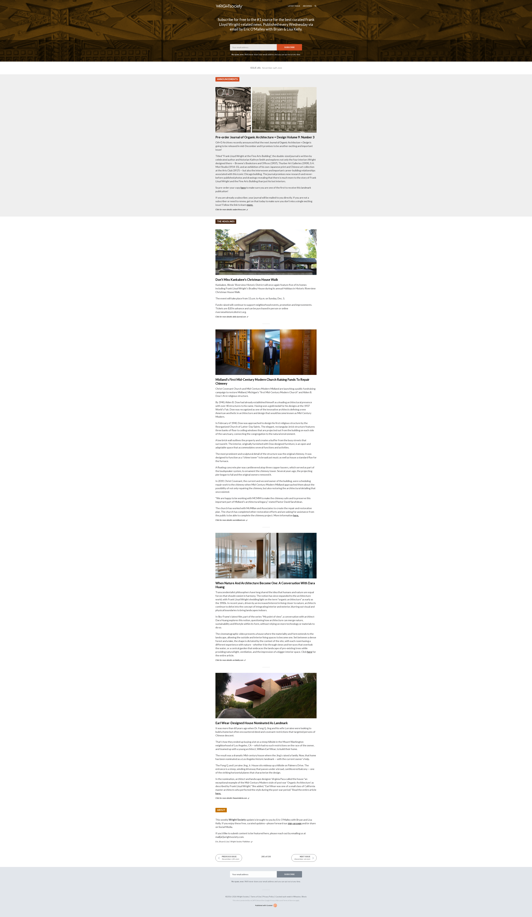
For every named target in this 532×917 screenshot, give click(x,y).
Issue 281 (266, 68)
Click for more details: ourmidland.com (230, 520)
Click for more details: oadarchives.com (230, 209)
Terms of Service (289, 900)
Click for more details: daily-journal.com (230, 316)
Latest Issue (294, 6)
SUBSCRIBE (289, 47)
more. (250, 204)
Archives (307, 6)
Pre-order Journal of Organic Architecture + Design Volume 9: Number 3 (264, 137)
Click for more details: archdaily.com (229, 660)
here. (296, 515)
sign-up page (295, 823)
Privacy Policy (268, 897)
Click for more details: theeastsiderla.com (231, 798)
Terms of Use (255, 897)
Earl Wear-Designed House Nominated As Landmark (251, 723)
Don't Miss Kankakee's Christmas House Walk (246, 279)
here (243, 187)
